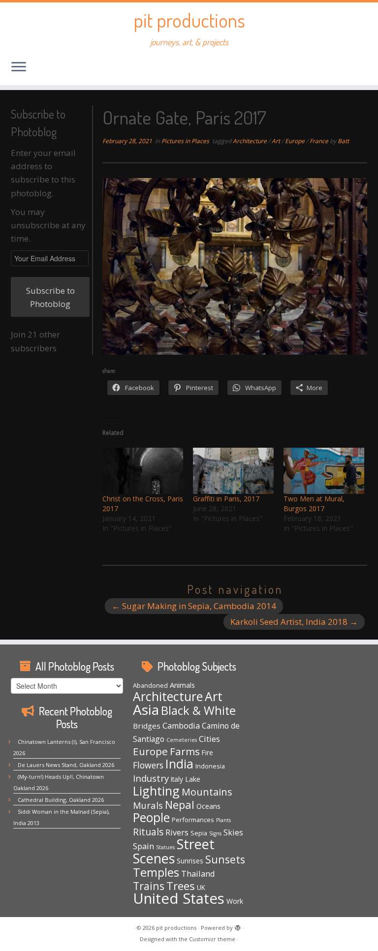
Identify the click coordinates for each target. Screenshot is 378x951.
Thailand (198, 873)
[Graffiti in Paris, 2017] (233, 471)
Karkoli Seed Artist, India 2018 (294, 621)
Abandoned (150, 685)
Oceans (208, 806)
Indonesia (210, 766)
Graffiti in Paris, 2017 (226, 498)
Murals (148, 805)
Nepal (179, 805)
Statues (165, 847)
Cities (209, 738)
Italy (177, 779)
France (320, 141)
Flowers (148, 765)
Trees (180, 885)
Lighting (156, 790)
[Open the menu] (18, 67)
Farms (185, 751)
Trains (148, 886)
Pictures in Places (186, 141)
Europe (295, 141)
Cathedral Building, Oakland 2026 (61, 799)
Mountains (207, 791)
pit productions (189, 19)
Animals (182, 685)
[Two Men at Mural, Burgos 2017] (324, 471)
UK (201, 887)
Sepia (198, 832)
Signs (215, 833)
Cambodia (181, 725)
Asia (146, 709)
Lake (192, 779)
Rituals (148, 831)
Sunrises (190, 861)
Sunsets (225, 859)
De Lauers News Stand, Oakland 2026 (66, 764)
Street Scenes (174, 851)
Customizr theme (212, 939)
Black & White (198, 710)
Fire (207, 752)
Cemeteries (181, 739)
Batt (343, 141)
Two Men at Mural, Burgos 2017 (314, 503)
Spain (143, 846)
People (151, 817)
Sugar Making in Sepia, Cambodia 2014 (194, 606)
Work (234, 901)
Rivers (177, 832)
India (179, 763)
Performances (193, 819)
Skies (233, 832)
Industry (151, 778)
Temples (156, 872)
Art (277, 141)
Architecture (250, 141)
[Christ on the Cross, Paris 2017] (142, 471)
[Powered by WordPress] (237, 925)
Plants (223, 820)
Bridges (146, 726)
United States (178, 898)
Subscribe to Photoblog (50, 297)
